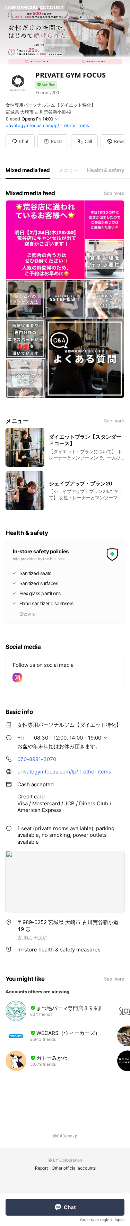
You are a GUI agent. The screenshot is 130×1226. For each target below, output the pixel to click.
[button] (52, 141)
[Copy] (28, 929)
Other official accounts (74, 1168)
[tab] (28, 170)
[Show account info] (46, 85)
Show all (27, 614)
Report (41, 1168)
